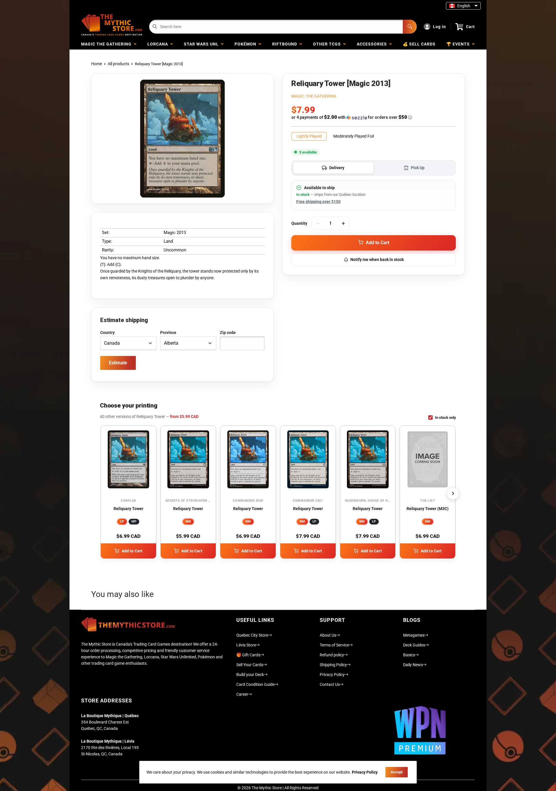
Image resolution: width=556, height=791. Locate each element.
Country (107, 332)
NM (188, 521)
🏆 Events (459, 44)
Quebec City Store (252, 635)
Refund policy (332, 655)
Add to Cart (132, 551)
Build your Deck (250, 674)
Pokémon (247, 44)
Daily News (413, 664)
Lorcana (158, 44)
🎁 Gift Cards (248, 655)
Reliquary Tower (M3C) (428, 508)
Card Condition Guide (255, 684)
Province (168, 332)
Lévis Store (246, 645)
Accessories (373, 44)
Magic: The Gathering (313, 96)
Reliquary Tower (128, 508)
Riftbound (285, 44)
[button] (373, 117)
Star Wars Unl (202, 44)
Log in (439, 26)
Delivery (336, 167)
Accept (397, 772)
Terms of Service (334, 645)
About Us (328, 635)
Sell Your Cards (249, 664)
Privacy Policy (332, 674)
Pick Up (418, 167)
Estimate (118, 363)
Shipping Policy (333, 664)
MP (133, 521)
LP (122, 521)
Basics (409, 655)
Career (242, 694)
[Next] (453, 493)
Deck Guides (414, 645)
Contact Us (330, 684)
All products (118, 63)
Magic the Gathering (107, 44)
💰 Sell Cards (419, 44)
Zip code (228, 332)
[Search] (410, 27)
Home (96, 63)
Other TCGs (328, 44)
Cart (470, 26)
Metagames (414, 635)
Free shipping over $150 (318, 201)
